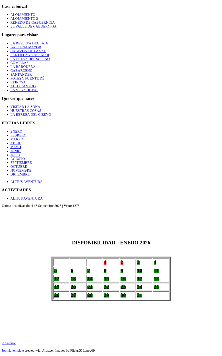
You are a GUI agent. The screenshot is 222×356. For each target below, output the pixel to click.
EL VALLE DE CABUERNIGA (33, 26)
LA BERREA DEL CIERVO (30, 114)
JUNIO (15, 151)
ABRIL (15, 143)
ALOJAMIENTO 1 (24, 14)
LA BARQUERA (23, 66)
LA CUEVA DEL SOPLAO (30, 59)
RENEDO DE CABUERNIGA (32, 22)
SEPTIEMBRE (21, 162)
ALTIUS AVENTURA (26, 182)
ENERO (16, 131)
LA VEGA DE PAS (24, 90)
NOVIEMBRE (20, 170)
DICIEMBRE (20, 174)
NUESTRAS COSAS (25, 110)
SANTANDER (21, 74)
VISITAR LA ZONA (25, 107)
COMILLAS (19, 63)
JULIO (15, 155)
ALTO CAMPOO (23, 86)
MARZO (16, 139)
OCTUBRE (18, 166)
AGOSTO (17, 159)
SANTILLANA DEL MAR (29, 55)
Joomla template (13, 350)
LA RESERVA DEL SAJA (29, 43)
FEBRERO (18, 135)
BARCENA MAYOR (25, 47)
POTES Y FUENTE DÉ (27, 78)
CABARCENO (21, 70)
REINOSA (18, 82)
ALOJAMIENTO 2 (24, 18)
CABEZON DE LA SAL (28, 51)
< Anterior (9, 343)
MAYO (15, 147)
